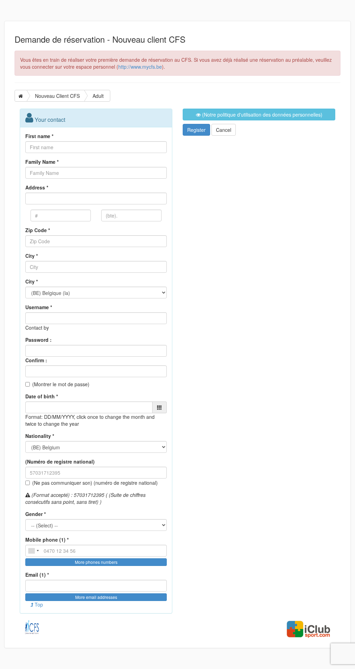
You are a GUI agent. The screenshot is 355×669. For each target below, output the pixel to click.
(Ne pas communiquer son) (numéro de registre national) (95, 482)
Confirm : (36, 360)
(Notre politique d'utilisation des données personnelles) (261, 114)
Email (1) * (37, 574)
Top (38, 604)
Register (196, 129)
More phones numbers (96, 562)
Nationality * (39, 435)
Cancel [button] (223, 129)
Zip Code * (37, 230)
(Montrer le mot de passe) (60, 384)
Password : (38, 339)
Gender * (35, 513)
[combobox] (33, 550)
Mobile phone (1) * (47, 539)
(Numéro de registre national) (60, 461)
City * (31, 255)
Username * (38, 307)
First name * (39, 136)
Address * (36, 187)
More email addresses (96, 597)
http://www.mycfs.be (140, 66)
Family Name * (42, 161)
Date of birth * (41, 396)
